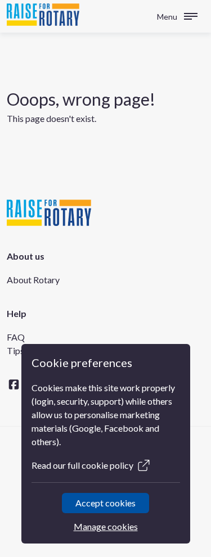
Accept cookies (105, 502)
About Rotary (33, 279)
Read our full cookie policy (82, 465)
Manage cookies (106, 526)
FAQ (16, 337)
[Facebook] (14, 384)
